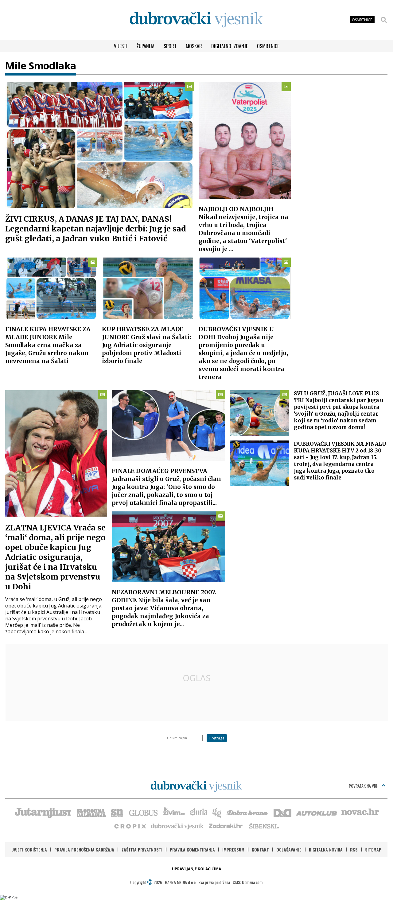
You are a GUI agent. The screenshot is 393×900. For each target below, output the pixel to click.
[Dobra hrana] (248, 812)
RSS (354, 849)
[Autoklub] (316, 812)
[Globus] (143, 812)
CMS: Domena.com (248, 882)
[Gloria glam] (217, 812)
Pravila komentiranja (192, 849)
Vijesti (120, 46)
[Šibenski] (263, 826)
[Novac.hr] (360, 812)
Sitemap (373, 849)
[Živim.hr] (174, 812)
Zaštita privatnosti (142, 849)
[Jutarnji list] (43, 812)
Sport (170, 46)
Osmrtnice (268, 46)
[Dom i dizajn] (282, 812)
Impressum (233, 849)
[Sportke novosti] (117, 812)
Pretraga (216, 738)
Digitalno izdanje (229, 46)
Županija (145, 46)
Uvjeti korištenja (29, 849)
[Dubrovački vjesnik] (177, 826)
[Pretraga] (384, 20)
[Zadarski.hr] (225, 826)
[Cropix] (129, 826)
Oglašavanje (289, 849)
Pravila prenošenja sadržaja (84, 849)
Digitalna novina (326, 849)
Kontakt (260, 849)
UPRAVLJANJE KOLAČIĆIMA (196, 868)
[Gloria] (198, 812)
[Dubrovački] (196, 20)
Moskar (194, 46)
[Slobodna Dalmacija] (91, 812)
